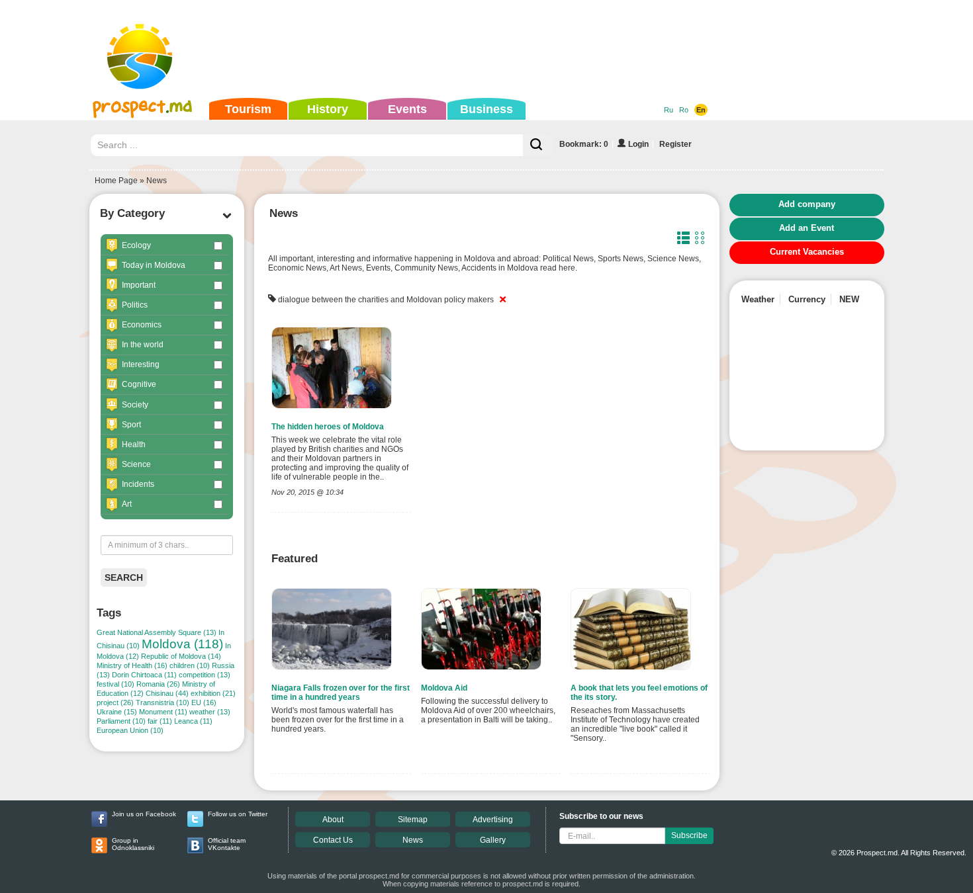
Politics (135, 305)
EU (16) (203, 702)
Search (124, 577)
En (701, 110)
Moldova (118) (182, 644)
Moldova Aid (444, 688)
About (333, 819)
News (412, 840)
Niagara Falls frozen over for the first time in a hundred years (340, 692)
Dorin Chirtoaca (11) (144, 675)
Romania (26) (158, 684)
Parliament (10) (121, 721)
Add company (806, 204)
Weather (757, 299)
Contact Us (333, 840)
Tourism (248, 109)
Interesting (141, 364)
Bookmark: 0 (583, 144)
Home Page (116, 180)
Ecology (136, 245)
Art (127, 504)
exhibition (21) (213, 693)
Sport (131, 424)
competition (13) (204, 675)
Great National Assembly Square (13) (156, 632)
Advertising (493, 819)
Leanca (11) (193, 721)
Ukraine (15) (117, 712)
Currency (806, 299)
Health (134, 444)
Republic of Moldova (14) (181, 656)
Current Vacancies (807, 252)
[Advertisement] (466, 49)
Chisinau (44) (167, 693)
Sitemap (413, 819)
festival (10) (115, 684)
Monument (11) (163, 712)
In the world (142, 344)
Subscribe (689, 835)
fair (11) (160, 721)
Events (407, 109)
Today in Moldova (153, 265)
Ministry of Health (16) (132, 665)
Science (136, 464)
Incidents (138, 484)
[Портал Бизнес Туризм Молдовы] (142, 70)
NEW (849, 299)
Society (135, 404)
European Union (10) (130, 730)
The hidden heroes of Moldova (327, 426)
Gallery (493, 840)
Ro (683, 110)
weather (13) (209, 712)
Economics (142, 324)
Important (139, 285)
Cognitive (139, 384)
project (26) (115, 702)
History (327, 109)
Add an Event (806, 228)
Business (486, 109)
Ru (668, 110)
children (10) (189, 665)
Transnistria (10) (162, 702)
